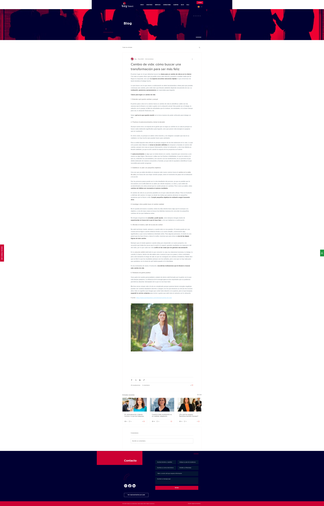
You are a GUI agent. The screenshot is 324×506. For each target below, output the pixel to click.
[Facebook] (129, 485)
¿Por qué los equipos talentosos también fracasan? (188, 415)
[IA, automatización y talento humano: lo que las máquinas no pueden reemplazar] (134, 405)
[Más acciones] (192, 59)
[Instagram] (125, 485)
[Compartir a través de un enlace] (144, 380)
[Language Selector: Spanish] (200, 7)
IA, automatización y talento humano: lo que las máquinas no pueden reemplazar (134, 415)
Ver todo (199, 394)
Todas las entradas (127, 47)
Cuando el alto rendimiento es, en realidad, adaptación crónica (162, 415)
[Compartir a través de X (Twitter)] (136, 380)
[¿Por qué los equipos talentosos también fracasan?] (189, 405)
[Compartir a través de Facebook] (131, 380)
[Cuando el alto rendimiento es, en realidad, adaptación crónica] (162, 405)
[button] (199, 47)
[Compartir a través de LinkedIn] (140, 380)
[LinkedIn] (134, 485)
